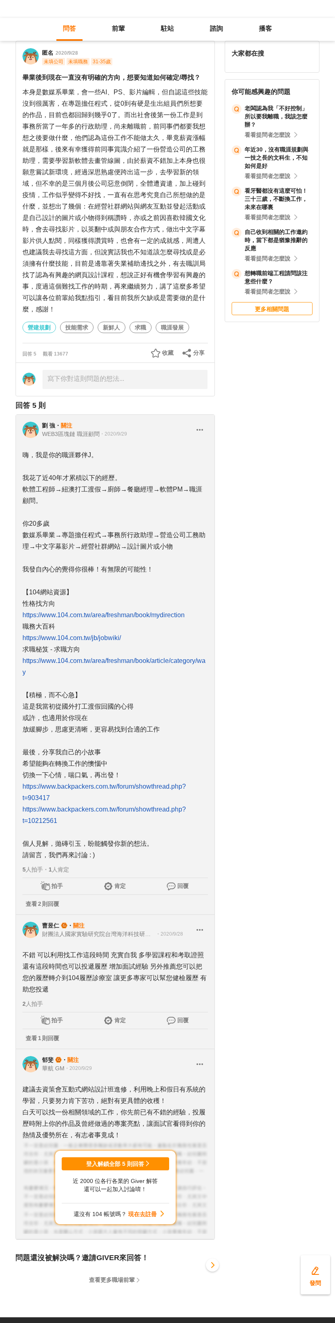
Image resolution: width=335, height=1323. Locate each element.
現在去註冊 (142, 1214)
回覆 (183, 886)
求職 (140, 327)
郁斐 (48, 1059)
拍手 (57, 886)
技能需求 (76, 327)
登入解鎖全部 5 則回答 (115, 1164)
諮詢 (216, 28)
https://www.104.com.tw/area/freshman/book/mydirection (103, 614)
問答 (69, 28)
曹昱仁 (50, 925)
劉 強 (48, 425)
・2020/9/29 (113, 434)
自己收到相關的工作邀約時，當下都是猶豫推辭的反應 (276, 240)
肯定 (120, 886)
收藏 (168, 352)
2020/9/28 (67, 53)
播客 (265, 28)
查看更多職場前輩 (112, 1279)
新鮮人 (111, 327)
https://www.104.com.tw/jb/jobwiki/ (71, 637)
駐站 (167, 28)
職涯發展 (172, 327)
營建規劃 (39, 327)
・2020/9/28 (169, 934)
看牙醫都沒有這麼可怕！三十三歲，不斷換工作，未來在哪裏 (276, 198)
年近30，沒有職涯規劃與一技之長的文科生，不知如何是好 (276, 157)
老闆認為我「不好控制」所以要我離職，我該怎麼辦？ (276, 116)
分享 (199, 352)
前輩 (118, 28)
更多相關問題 (272, 309)
